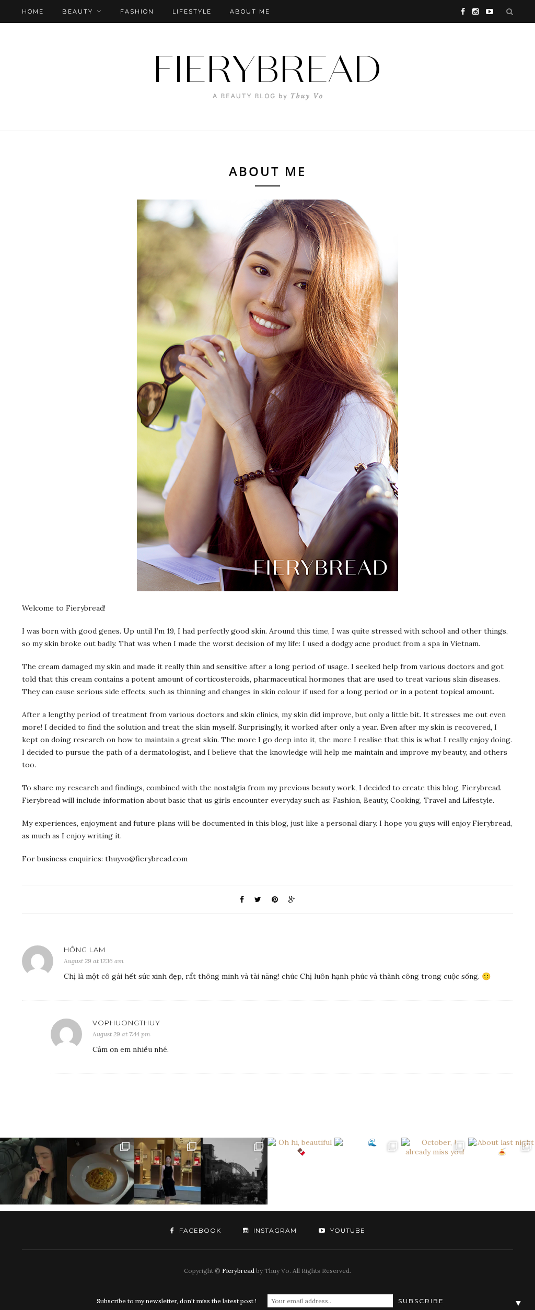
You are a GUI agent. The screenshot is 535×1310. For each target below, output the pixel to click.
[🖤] (33, 1171)
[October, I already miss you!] (434, 1171)
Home (33, 11)
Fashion (137, 11)
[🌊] (367, 1171)
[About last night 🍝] (501, 1171)
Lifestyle (192, 11)
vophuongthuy (126, 1023)
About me (250, 11)
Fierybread (238, 1270)
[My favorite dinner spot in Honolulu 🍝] (100, 1171)
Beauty (77, 11)
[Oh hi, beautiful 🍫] (301, 1171)
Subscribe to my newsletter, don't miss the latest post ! (177, 1301)
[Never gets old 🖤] (234, 1171)
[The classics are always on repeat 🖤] (167, 1171)
